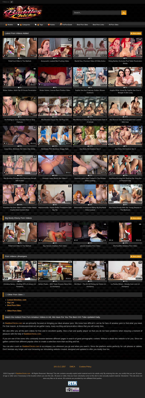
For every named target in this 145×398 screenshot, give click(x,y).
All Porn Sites (113, 25)
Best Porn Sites (82, 25)
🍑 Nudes (51, 25)
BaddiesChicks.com (13, 323)
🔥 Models (9, 25)
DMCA (72, 367)
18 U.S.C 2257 (60, 367)
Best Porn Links (98, 25)
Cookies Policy (85, 367)
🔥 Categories (25, 25)
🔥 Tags (40, 25)
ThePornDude (67, 25)
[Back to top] (137, 391)
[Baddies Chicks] (22, 13)
